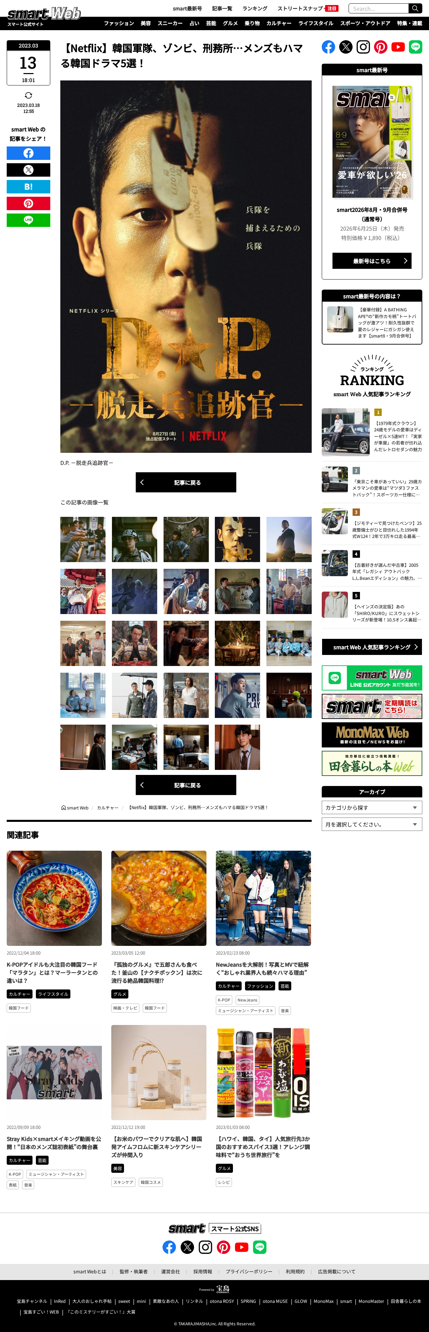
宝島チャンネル (32, 1301)
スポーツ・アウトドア (365, 22)
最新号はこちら (372, 261)
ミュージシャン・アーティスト (245, 1010)
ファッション (119, 22)
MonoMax (323, 1301)
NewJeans (247, 1000)
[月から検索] (372, 824)
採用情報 (202, 1271)
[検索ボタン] (415, 8)
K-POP (224, 1000)
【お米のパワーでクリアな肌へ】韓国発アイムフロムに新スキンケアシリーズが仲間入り (156, 1147)
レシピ (224, 1182)
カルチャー (279, 22)
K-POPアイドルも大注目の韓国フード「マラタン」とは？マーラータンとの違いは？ (52, 972)
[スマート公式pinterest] (380, 49)
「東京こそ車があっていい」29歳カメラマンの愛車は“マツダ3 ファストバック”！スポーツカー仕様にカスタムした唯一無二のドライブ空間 (387, 488)
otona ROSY (222, 1301)
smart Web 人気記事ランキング (372, 647)
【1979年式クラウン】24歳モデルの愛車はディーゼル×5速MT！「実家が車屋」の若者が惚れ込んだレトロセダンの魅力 (398, 436)
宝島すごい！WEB (41, 1312)
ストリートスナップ (300, 8)
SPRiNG (248, 1301)
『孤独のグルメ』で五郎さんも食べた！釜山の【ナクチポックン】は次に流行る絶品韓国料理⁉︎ (156, 972)
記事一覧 (222, 8)
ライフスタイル (315, 22)
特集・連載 (409, 22)
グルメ (230, 22)
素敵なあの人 (166, 1301)
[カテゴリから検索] (372, 807)
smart (346, 1301)
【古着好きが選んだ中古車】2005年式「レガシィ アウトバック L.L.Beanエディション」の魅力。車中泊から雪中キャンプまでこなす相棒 (387, 572)
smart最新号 (187, 8)
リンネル (194, 1301)
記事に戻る (187, 482)
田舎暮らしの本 (406, 1301)
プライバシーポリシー (249, 1271)
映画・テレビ (125, 1008)
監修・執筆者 (134, 1271)
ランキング (254, 8)
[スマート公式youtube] (398, 49)
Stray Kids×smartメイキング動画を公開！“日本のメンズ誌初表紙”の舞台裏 (54, 1143)
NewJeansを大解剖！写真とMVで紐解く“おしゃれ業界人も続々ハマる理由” (262, 968)
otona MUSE (275, 1301)
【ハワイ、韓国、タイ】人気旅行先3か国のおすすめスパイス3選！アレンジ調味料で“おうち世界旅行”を (263, 1147)
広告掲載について (337, 1271)
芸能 (211, 22)
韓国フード (19, 1008)
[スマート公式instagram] (363, 49)
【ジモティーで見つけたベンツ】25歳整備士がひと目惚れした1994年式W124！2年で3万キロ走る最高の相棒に (387, 530)
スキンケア (123, 1182)
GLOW (301, 1301)
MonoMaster (371, 1301)
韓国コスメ (151, 1182)
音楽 (285, 1010)
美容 (146, 22)
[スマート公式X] (346, 49)
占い (194, 22)
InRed (60, 1301)
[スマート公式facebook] (328, 49)
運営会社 (170, 1271)
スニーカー (170, 22)
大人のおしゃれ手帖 (92, 1301)
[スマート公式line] (415, 49)
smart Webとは (89, 1271)
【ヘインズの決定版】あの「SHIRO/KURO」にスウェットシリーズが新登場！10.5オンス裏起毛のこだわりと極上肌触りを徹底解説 (387, 613)
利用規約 (295, 1271)
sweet (124, 1301)
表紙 (13, 1185)
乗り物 (252, 22)
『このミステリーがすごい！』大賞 (100, 1312)
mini (141, 1301)
